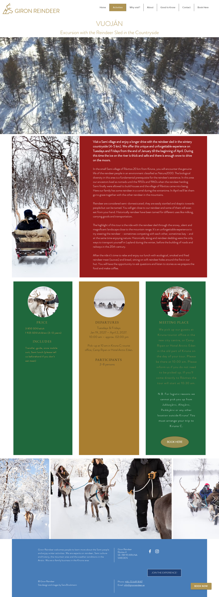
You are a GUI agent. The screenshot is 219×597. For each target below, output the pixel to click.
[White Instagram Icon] (157, 551)
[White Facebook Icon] (149, 551)
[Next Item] (214, 499)
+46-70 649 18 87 (134, 581)
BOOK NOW (201, 586)
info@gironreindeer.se (134, 585)
